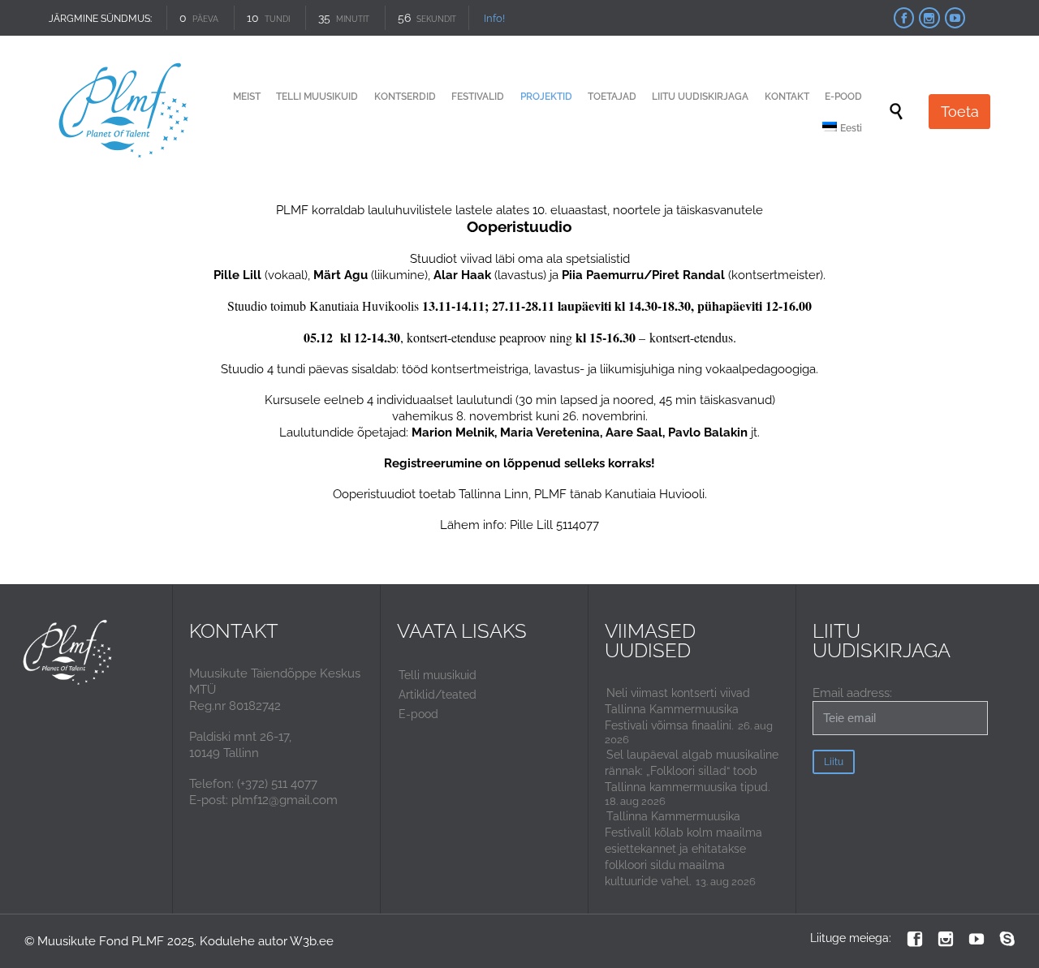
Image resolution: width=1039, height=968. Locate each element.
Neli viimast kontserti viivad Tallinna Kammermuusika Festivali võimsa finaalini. (677, 709)
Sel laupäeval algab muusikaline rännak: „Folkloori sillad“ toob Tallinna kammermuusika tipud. (691, 771)
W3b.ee (312, 941)
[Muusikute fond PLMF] (124, 111)
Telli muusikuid (437, 675)
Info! (494, 18)
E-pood (418, 714)
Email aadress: (852, 693)
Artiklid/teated (437, 694)
